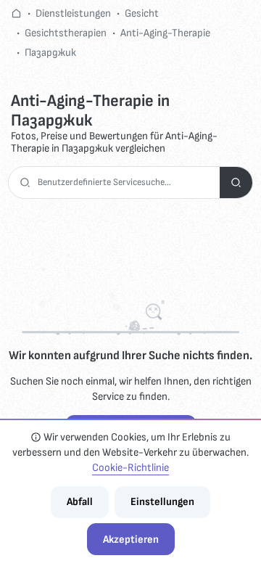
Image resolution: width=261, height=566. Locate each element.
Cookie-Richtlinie (130, 468)
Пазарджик (50, 53)
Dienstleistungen (73, 13)
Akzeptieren (131, 539)
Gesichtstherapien (66, 33)
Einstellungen (162, 502)
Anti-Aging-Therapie (165, 33)
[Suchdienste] (236, 182)
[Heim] (16, 13)
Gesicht (142, 13)
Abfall (80, 502)
